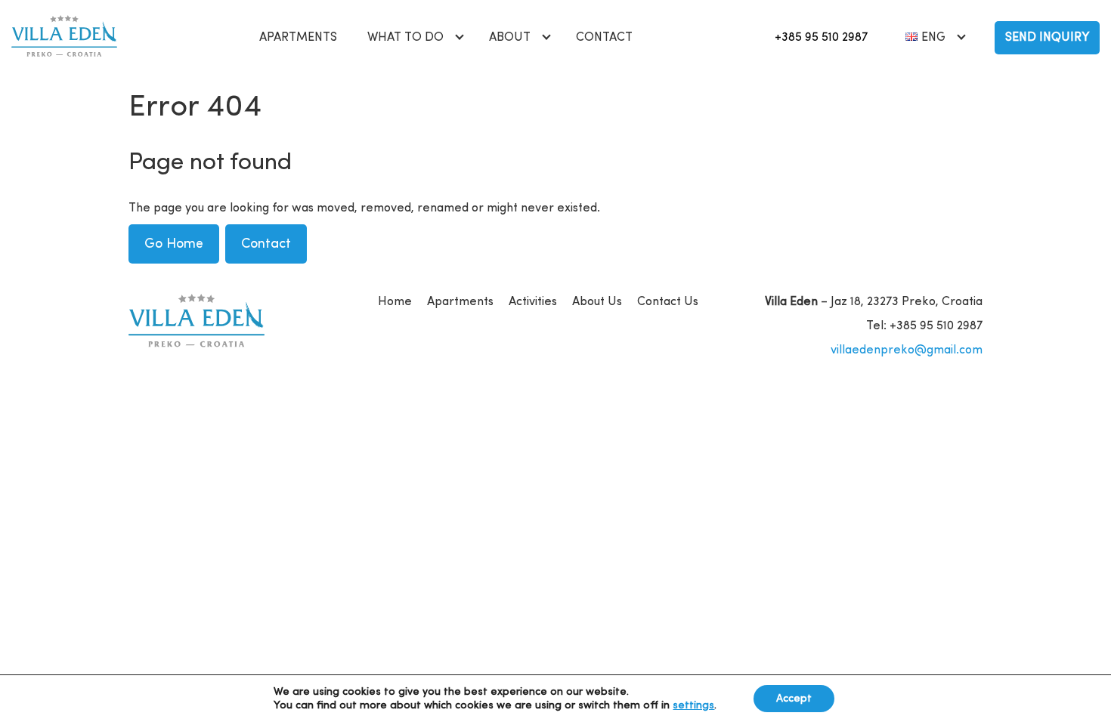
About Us (597, 302)
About (510, 38)
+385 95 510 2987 (821, 38)
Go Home (173, 244)
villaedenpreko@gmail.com (907, 350)
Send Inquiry (1047, 38)
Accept (794, 698)
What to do (405, 38)
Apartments (298, 38)
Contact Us (667, 302)
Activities (533, 302)
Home (395, 302)
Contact (604, 38)
